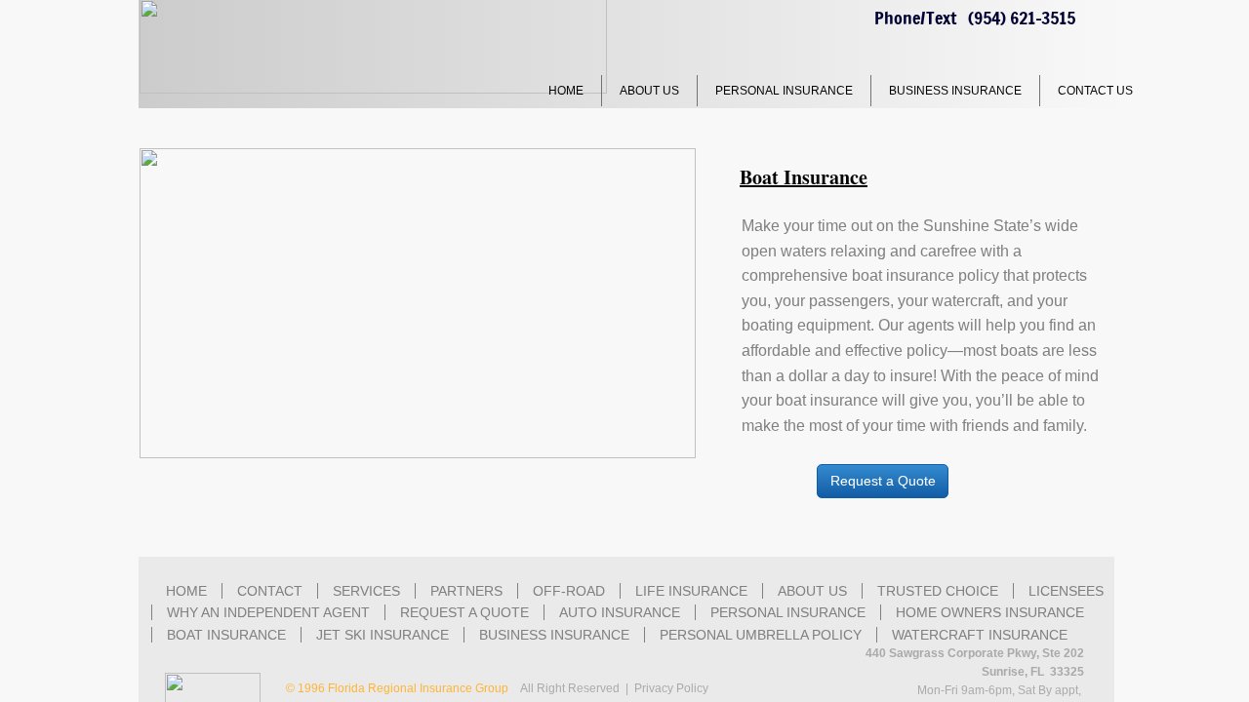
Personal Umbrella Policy (761, 635)
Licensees (1066, 591)
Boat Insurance (226, 635)
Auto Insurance (619, 612)
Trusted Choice (937, 591)
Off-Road (569, 591)
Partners (466, 591)
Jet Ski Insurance (382, 635)
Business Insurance (955, 91)
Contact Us (1095, 91)
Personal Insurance (784, 91)
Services (366, 591)
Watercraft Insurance (980, 635)
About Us (649, 91)
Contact (269, 591)
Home (566, 91)
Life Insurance (691, 591)
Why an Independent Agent (268, 612)
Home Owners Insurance (990, 612)
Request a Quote (464, 612)
